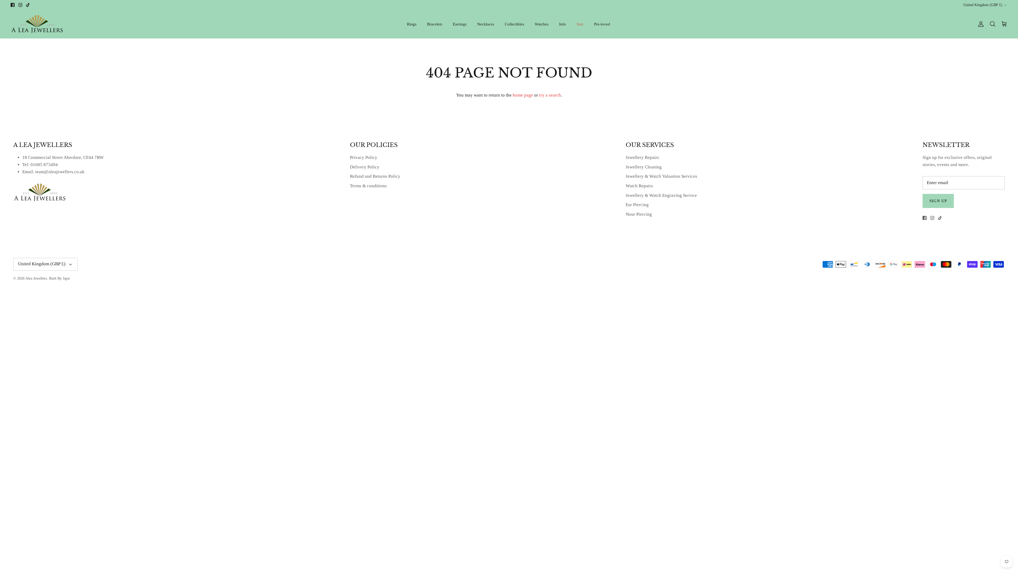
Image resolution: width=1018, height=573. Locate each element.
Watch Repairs (639, 185)
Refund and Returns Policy (375, 176)
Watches (542, 24)
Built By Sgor (59, 278)
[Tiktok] (28, 5)
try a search (550, 95)
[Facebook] (13, 5)
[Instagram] (20, 5)
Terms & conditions (368, 185)
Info (562, 24)
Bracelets (434, 24)
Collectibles (514, 24)
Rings (411, 24)
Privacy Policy (363, 157)
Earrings (460, 24)
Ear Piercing (637, 204)
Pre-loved (602, 24)
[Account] (980, 24)
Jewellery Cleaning (644, 167)
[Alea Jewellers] (37, 24)
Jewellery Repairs (642, 157)
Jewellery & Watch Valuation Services (661, 176)
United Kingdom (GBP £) (982, 5)
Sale (580, 24)
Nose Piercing (639, 214)
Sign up (938, 201)
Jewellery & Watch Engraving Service (661, 195)
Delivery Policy (364, 167)
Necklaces (485, 24)
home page (523, 95)
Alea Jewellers (36, 278)
